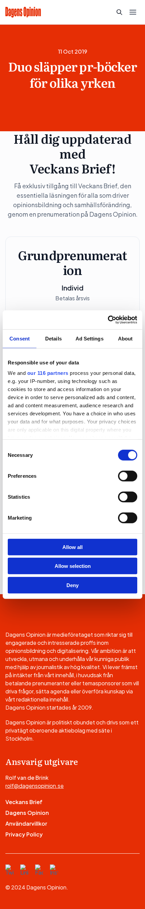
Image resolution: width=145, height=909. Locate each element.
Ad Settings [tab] (90, 338)
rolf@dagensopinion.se (34, 785)
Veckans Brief (23, 801)
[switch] (127, 475)
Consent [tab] (19, 338)
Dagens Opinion (27, 812)
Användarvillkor (26, 823)
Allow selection (73, 566)
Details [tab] (53, 338)
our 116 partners (47, 373)
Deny (72, 585)
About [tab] (125, 338)
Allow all (72, 547)
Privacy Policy (24, 834)
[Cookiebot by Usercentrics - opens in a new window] (107, 319)
